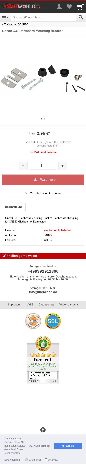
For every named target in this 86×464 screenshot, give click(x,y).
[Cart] (80, 6)
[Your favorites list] (69, 6)
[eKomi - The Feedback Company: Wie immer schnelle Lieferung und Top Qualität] (43, 359)
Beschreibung (13, 206)
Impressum (15, 304)
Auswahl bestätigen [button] (39, 446)
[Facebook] (43, 430)
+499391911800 (43, 271)
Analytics (53, 459)
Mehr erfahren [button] (12, 453)
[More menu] (59, 6)
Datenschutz (46, 304)
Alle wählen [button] (68, 446)
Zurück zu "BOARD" (16, 24)
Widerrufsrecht (68, 304)
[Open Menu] (5, 17)
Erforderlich (35, 459)
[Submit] (81, 17)
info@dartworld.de (43, 292)
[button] (43, 193)
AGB (30, 304)
